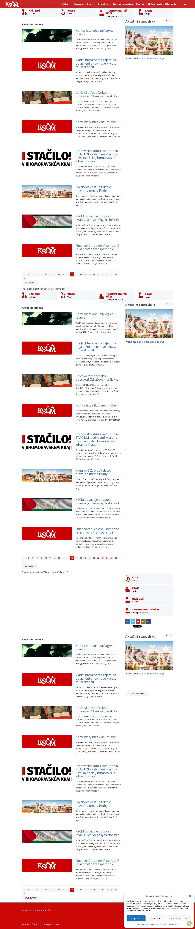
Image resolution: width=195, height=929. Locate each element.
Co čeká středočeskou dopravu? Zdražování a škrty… (98, 94)
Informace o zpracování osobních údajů (165, 924)
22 (98, 274)
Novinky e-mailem (123, 4)
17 (76, 274)
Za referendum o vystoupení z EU (70, 7)
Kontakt (140, 4)
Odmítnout (156, 918)
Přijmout (136, 918)
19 (85, 274)
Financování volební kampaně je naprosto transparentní (97, 247)
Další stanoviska (136, 693)
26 (116, 274)
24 (107, 274)
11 (50, 274)
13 (59, 274)
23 (103, 274)
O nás (89, 4)
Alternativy (171, 4)
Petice (65, 4)
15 (68, 274)
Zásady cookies (143, 924)
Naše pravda (155, 4)
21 (94, 274)
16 (72, 274)
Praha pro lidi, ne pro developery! (144, 58)
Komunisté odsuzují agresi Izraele (95, 32)
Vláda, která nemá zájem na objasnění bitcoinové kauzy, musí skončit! (96, 63)
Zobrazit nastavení (179, 918)
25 (111, 274)
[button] (189, 896)
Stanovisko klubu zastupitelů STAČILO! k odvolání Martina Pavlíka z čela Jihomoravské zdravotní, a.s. (97, 155)
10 (46, 274)
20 (89, 274)
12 (54, 274)
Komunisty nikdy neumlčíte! (96, 122)
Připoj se (103, 4)
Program (79, 4)
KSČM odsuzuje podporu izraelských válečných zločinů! (97, 218)
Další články (30, 283)
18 (81, 274)
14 (63, 274)
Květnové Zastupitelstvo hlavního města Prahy (93, 189)
